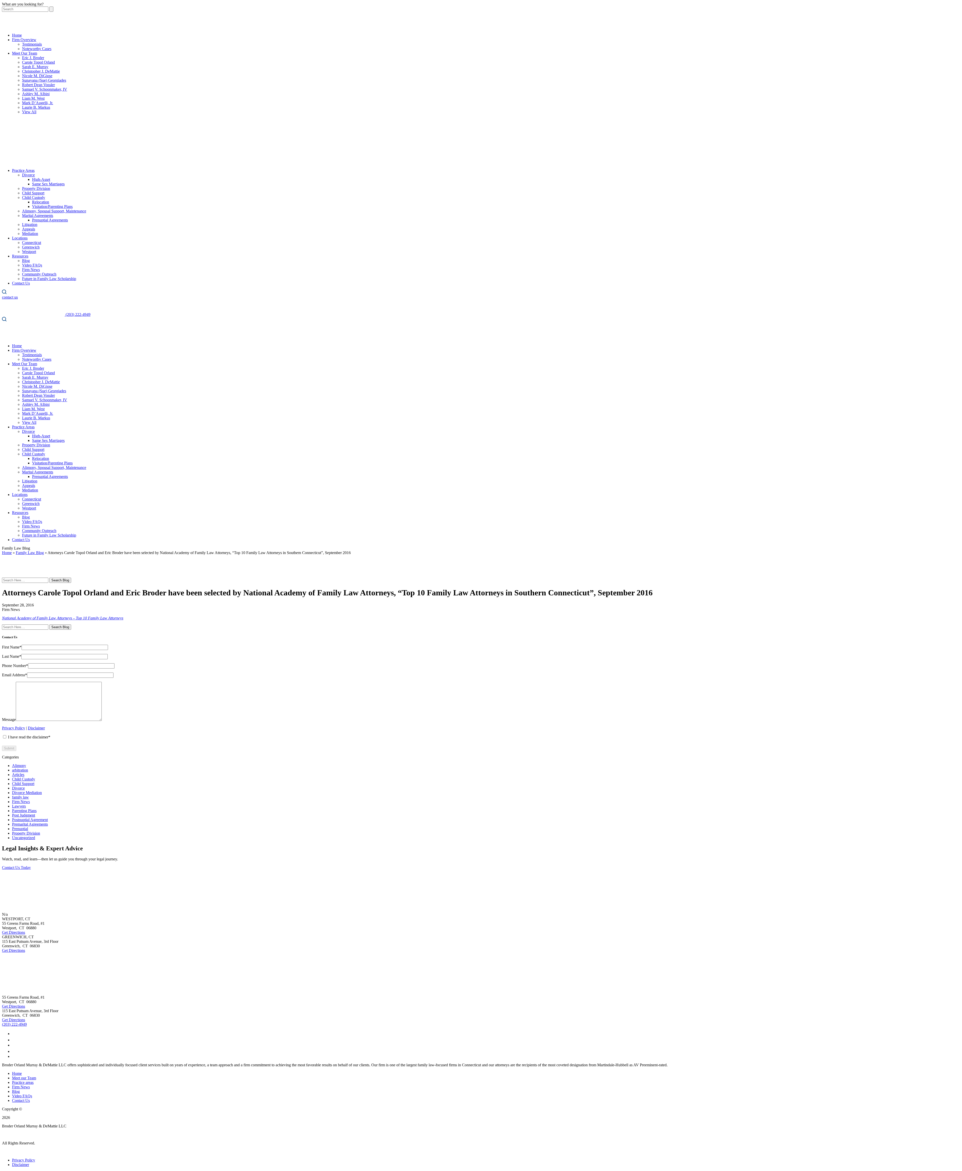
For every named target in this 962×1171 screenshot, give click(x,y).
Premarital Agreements (30, 824)
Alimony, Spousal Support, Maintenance (54, 211)
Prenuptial (20, 829)
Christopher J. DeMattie (41, 71)
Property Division (36, 188)
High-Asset (41, 179)
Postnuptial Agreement (30, 820)
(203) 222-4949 (14, 1024)
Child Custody (33, 197)
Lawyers (19, 806)
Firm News (31, 270)
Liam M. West (33, 98)
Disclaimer (36, 728)
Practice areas (23, 1082)
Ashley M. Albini (36, 94)
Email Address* (14, 675)
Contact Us (21, 283)
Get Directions (13, 932)
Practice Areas (23, 170)
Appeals (28, 229)
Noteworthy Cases (36, 49)
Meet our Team (24, 1078)
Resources (20, 256)
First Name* (12, 647)
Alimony (19, 765)
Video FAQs (32, 265)
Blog (26, 260)
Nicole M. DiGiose (37, 76)
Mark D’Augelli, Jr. (37, 103)
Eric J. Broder (33, 58)
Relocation (40, 202)
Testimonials (32, 44)
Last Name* (11, 656)
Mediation (30, 233)
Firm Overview (24, 40)
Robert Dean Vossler (38, 85)
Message (9, 719)
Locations (20, 238)
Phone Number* (15, 666)
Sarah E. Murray (35, 67)
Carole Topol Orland (38, 62)
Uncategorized (23, 838)
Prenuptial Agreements (50, 220)
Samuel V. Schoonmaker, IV (44, 89)
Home (17, 35)
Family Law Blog (30, 553)
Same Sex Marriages (48, 184)
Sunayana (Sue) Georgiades (44, 80)
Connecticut (31, 242)
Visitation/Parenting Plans (52, 206)
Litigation (29, 224)
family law (20, 797)
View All (29, 112)
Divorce (28, 175)
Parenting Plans (24, 811)
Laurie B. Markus (36, 107)
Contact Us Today (16, 867)
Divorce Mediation (27, 793)
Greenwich (31, 247)
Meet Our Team (24, 53)
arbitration (20, 770)
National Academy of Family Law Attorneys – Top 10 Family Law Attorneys (62, 618)
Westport (29, 251)
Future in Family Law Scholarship (49, 279)
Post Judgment (23, 815)
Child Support (33, 193)
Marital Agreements (37, 215)
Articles (18, 774)
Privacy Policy (13, 728)
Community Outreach (39, 274)
